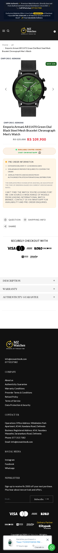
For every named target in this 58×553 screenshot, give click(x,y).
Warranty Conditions (15, 388)
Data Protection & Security (17, 405)
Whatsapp (9, 468)
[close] (47, 540)
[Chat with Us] (51, 547)
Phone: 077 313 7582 (15, 437)
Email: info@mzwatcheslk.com (19, 442)
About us (9, 380)
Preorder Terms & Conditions (18, 392)
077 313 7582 (36, 8)
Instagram (9, 460)
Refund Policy (11, 396)
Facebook (9, 464)
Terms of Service (12, 401)
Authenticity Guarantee (16, 384)
